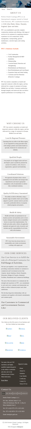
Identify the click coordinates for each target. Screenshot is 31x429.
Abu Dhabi (9, 393)
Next (16, 313)
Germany (24, 393)
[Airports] (15, 311)
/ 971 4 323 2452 (19, 408)
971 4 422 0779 (10, 408)
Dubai (3, 393)
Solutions (22, 373)
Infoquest (20, 427)
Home (3, 9)
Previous (14, 313)
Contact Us (23, 381)
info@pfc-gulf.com (12, 414)
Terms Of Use (23, 384)
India (19, 393)
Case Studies (23, 376)
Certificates (23, 378)
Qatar (15, 393)
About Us (22, 371)
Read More (4, 380)
